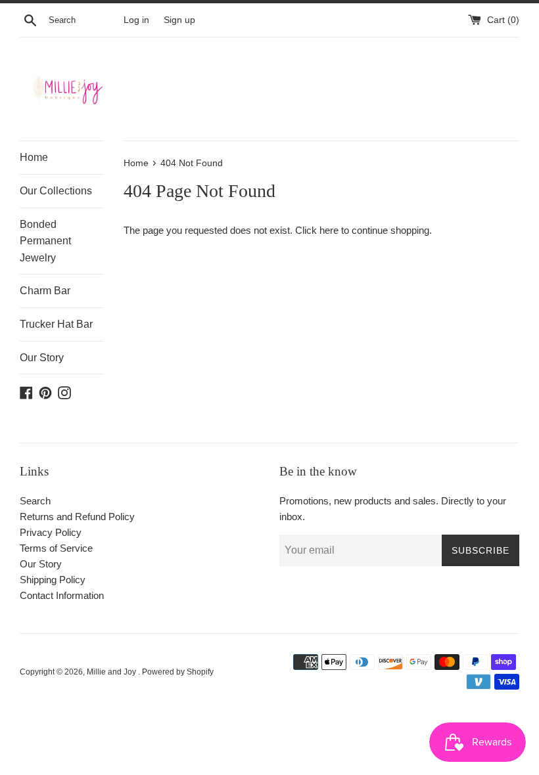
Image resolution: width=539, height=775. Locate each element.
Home (34, 157)
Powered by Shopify (178, 671)
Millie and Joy (112, 671)
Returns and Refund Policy (77, 516)
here (329, 230)
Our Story (42, 357)
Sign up (179, 20)
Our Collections (56, 190)
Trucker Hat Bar (56, 324)
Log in (136, 20)
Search (35, 500)
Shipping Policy (52, 579)
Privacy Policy (51, 532)
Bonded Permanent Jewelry (45, 241)
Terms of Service (56, 548)
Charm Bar (45, 290)
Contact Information (62, 595)
